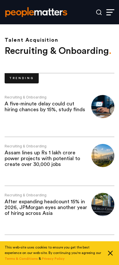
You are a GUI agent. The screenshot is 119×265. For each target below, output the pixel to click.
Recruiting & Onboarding (26, 97)
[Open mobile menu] (110, 12)
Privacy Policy (53, 258)
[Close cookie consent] (110, 253)
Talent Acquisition (31, 40)
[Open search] (99, 12)
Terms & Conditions (21, 258)
